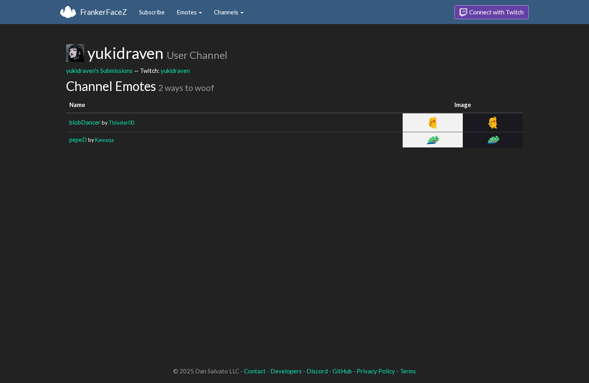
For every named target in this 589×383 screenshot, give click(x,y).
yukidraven (175, 70)
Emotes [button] (187, 12)
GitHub (342, 371)
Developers (286, 371)
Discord (317, 371)
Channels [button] (227, 12)
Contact (255, 371)
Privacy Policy (376, 371)
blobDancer (85, 122)
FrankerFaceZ (103, 11)
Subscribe (152, 12)
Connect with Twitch (496, 12)
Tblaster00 (121, 122)
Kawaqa (104, 140)
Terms (408, 371)
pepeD (78, 139)
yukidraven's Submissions (99, 70)
